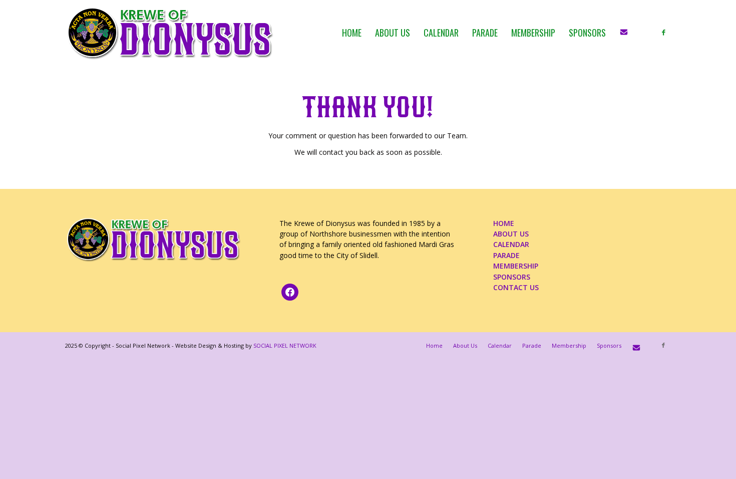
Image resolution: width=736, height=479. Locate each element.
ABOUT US (511, 233)
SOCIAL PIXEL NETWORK (284, 345)
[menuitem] (351, 32)
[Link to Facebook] (663, 32)
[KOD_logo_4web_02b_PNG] (170, 32)
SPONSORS (511, 277)
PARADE (506, 255)
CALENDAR (511, 244)
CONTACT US (516, 287)
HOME (503, 223)
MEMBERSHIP (515, 266)
